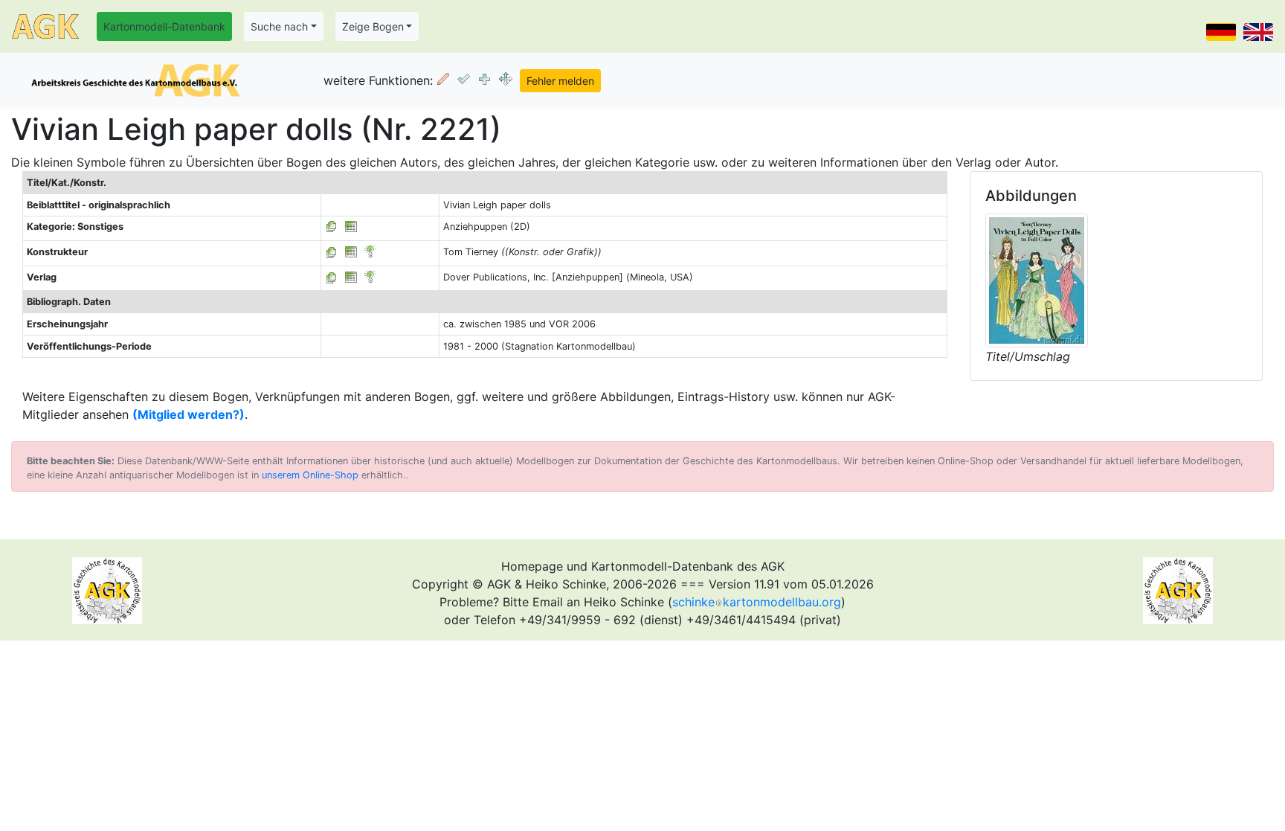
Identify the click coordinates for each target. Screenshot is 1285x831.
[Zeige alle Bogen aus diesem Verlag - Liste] (331, 277)
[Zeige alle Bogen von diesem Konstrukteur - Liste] (331, 251)
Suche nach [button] (279, 26)
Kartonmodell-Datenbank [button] (164, 26)
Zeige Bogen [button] (373, 26)
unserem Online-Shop (310, 475)
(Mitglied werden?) (188, 414)
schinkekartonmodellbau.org (756, 601)
